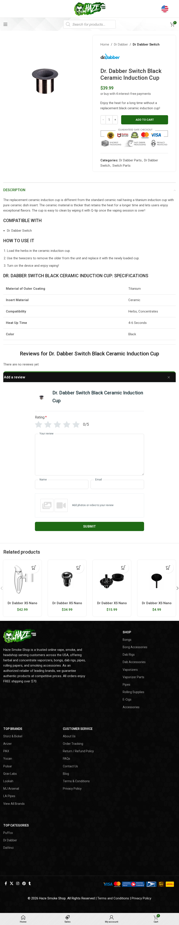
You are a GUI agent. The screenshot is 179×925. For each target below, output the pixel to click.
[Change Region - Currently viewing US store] (165, 9)
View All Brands (14, 803)
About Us (69, 736)
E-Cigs (127, 699)
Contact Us (70, 766)
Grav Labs (10, 773)
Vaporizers (130, 669)
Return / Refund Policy (78, 751)
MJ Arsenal (11, 788)
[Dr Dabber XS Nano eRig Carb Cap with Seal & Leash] (112, 579)
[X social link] (11, 883)
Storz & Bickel (12, 736)
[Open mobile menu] (5, 24)
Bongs (127, 639)
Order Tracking (73, 743)
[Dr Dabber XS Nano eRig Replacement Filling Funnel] (157, 579)
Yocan (7, 758)
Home (104, 44)
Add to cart (145, 119)
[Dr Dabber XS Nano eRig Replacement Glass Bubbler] (22, 579)
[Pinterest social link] (24, 883)
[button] (33, 567)
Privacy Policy (72, 788)
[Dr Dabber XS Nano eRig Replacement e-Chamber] (67, 579)
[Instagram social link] (18, 883)
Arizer (7, 743)
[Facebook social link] (5, 883)
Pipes (126, 684)
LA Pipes (9, 796)
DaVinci (8, 847)
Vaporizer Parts (133, 677)
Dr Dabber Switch (146, 44)
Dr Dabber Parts (130, 160)
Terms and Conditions (113, 898)
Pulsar (7, 766)
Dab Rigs (129, 654)
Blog (66, 773)
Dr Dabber (121, 44)
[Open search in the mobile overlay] (89, 24)
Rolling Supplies (133, 692)
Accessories (131, 707)
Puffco (8, 833)
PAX (6, 751)
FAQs (66, 758)
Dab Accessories (134, 662)
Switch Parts (121, 166)
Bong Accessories (135, 647)
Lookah (8, 781)
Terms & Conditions (76, 781)
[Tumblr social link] (29, 883)
